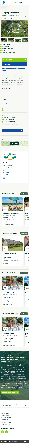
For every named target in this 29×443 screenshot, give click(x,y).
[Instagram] (6, 431)
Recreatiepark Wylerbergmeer (11, 213)
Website (7, 172)
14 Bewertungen (10, 224)
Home (10, 404)
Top (25, 405)
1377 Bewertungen (11, 304)
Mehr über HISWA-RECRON (9, 392)
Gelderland (12, 215)
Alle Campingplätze (6, 405)
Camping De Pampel (8, 293)
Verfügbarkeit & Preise (9, 59)
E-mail (6, 174)
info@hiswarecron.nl (6, 424)
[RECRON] (3, 3)
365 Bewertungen (11, 263)
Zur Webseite (6, 64)
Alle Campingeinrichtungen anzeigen (11, 131)
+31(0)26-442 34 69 (10, 170)
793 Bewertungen (9, 18)
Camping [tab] (4, 103)
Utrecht (11, 255)
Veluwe (17, 294)
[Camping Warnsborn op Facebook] (4, 178)
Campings (21, 2)
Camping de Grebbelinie (9, 253)
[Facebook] (2, 431)
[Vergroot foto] (4, 40)
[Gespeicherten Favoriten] (16, 2)
